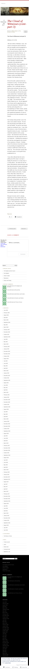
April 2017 (6, 489)
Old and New (17, 289)
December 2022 (7, 351)
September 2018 (7, 455)
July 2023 (5, 339)
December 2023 (6, 615)
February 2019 (7, 445)
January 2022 (6, 373)
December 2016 (7, 496)
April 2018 (6, 467)
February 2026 (7, 312)
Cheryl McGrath (10, 285)
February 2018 (7, 472)
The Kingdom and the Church (9, 270)
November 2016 (7, 498)
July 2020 (5, 411)
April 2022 (6, 368)
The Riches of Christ (14, 31)
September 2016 (7, 501)
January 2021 (6, 397)
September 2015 (7, 522)
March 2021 (6, 392)
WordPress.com (7, 551)
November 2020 (7, 402)
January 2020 (6, 421)
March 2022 (6, 370)
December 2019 (7, 423)
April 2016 (6, 510)
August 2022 (6, 358)
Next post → (24, 228)
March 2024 (6, 327)
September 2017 (7, 479)
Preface (3, 3)
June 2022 (6, 363)
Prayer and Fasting (7, 280)
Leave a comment (26, 31)
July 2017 (5, 484)
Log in (5, 544)
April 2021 (6, 389)
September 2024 (7, 322)
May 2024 (6, 324)
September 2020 (7, 406)
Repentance (6, 278)
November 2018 (7, 450)
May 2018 (6, 464)
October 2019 (6, 428)
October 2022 (6, 356)
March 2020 (6, 418)
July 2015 (5, 527)
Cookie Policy (8, 662)
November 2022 (7, 353)
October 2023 (6, 334)
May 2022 (6, 365)
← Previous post (11, 228)
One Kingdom (6, 273)
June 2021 (6, 385)
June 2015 (6, 530)
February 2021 (7, 394)
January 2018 (6, 474)
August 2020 (6, 409)
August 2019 (6, 433)
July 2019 (5, 435)
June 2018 (6, 462)
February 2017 (7, 493)
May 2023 (6, 341)
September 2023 (7, 336)
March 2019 (6, 443)
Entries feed (6, 546)
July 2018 (5, 460)
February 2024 (7, 329)
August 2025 (6, 315)
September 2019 (7, 431)
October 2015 (6, 520)
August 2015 (6, 525)
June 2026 (6, 310)
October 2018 (6, 452)
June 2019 (6, 438)
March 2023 (6, 344)
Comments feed (7, 549)
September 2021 (7, 380)
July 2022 (5, 360)
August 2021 (6, 382)
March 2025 (6, 319)
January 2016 (6, 515)
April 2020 (6, 416)
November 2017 (7, 476)
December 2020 (7, 399)
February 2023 (7, 346)
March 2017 (6, 491)
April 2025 (6, 317)
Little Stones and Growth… (20, 293)
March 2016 (6, 513)
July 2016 (5, 505)
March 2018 (6, 469)
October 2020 (6, 404)
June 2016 (6, 508)
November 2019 (7, 426)
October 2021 (6, 377)
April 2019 (6, 440)
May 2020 (6, 414)
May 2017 (6, 486)
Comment (22, 254)
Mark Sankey (15, 31)
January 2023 (6, 348)
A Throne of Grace (18, 302)
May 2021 (6, 387)
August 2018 (6, 457)
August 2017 (6, 481)
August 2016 (6, 503)
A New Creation (7, 275)
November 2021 (7, 375)
